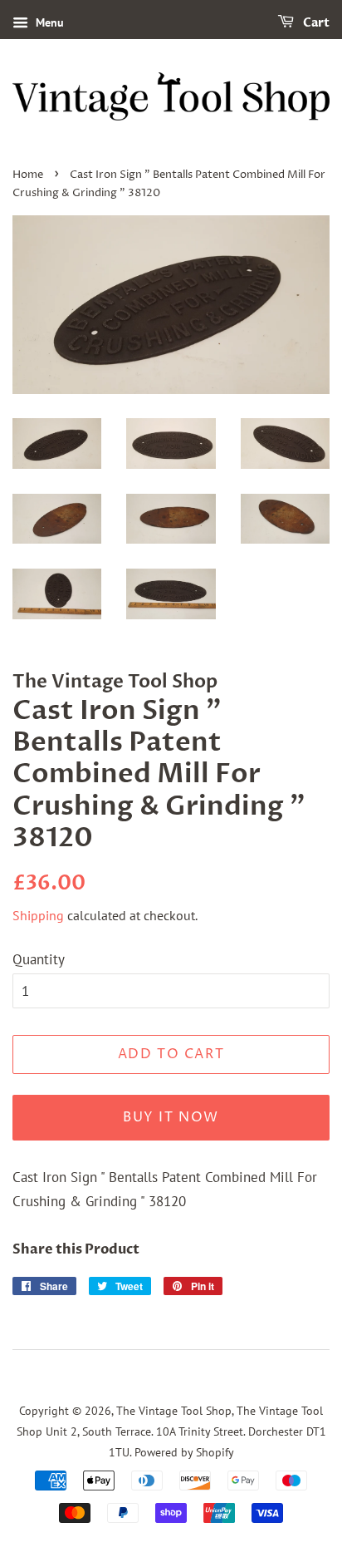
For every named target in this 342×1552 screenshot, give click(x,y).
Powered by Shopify (184, 1452)
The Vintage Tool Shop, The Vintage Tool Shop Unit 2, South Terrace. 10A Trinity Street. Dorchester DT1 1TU (171, 1430)
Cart (315, 23)
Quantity (38, 959)
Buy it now (171, 1117)
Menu (48, 22)
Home (27, 175)
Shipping (38, 915)
